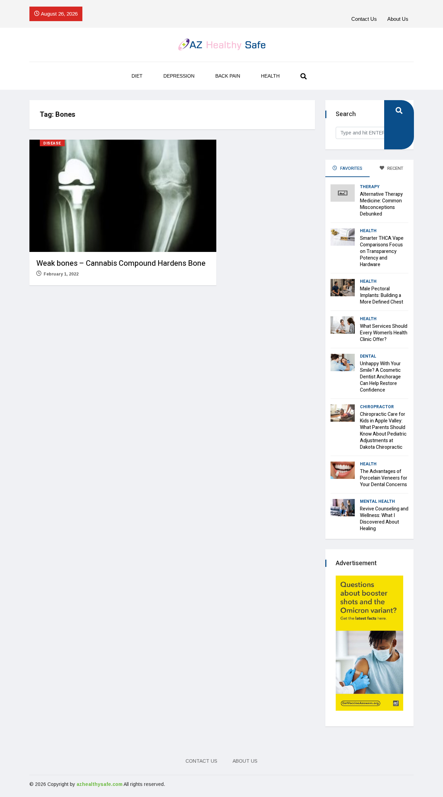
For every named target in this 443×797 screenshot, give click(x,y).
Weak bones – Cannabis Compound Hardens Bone (121, 263)
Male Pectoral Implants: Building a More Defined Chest (381, 295)
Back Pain (227, 76)
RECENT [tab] (394, 168)
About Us (397, 19)
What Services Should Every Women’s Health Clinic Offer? (383, 333)
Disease (52, 143)
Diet (137, 76)
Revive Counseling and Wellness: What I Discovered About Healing (384, 518)
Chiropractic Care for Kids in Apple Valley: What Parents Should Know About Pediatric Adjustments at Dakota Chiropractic (383, 431)
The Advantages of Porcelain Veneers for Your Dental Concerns (383, 478)
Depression (179, 76)
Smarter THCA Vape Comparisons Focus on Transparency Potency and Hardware (382, 251)
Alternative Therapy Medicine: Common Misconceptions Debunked (381, 204)
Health (270, 76)
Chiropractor (377, 407)
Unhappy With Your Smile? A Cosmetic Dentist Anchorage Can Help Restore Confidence (380, 377)
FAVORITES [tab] (350, 168)
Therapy (370, 187)
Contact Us (364, 19)
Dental (368, 356)
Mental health (377, 501)
